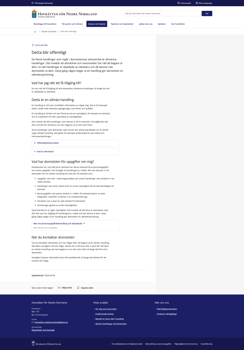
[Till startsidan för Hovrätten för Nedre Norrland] (64, 13)
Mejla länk (67, 287)
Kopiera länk (87, 287)
